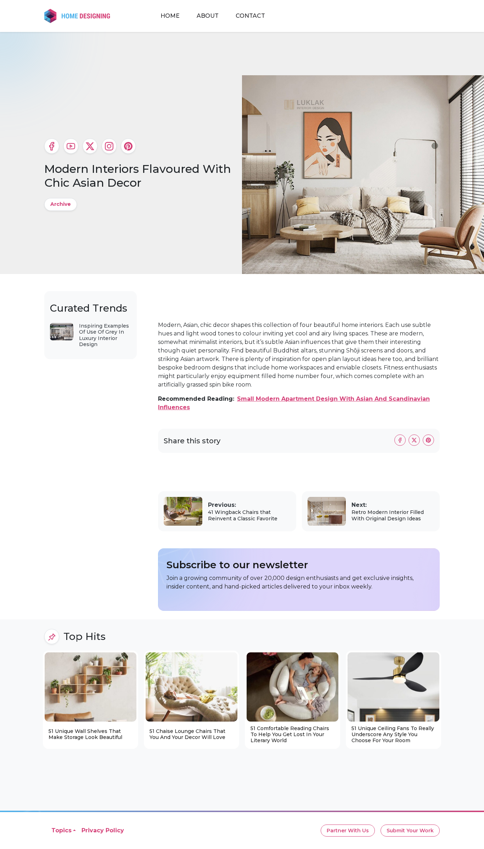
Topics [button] (61, 830)
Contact (250, 15)
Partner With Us (348, 830)
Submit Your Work (410, 830)
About (208, 15)
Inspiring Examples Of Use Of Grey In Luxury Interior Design (104, 335)
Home (170, 15)
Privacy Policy (102, 830)
